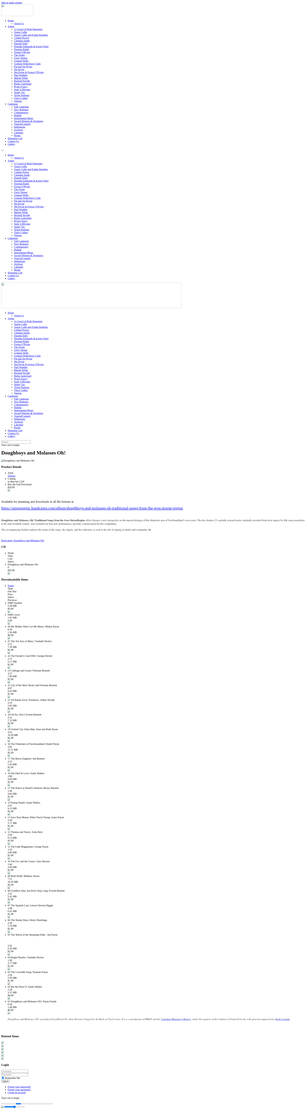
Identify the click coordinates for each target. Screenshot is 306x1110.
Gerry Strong (20, 58)
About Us (19, 23)
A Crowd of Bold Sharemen (28, 29)
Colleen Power (21, 38)
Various (18, 101)
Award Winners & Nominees (28, 121)
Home (11, 20)
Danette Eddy (21, 43)
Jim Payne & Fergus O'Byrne (29, 72)
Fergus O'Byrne (22, 52)
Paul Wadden (20, 75)
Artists (11, 26)
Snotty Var (19, 92)
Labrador (18, 132)
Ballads (18, 115)
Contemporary (21, 112)
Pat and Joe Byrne (23, 66)
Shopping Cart (15, 138)
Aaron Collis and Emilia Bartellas (31, 35)
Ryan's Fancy (21, 86)
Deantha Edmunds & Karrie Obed (31, 46)
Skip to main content (11, 2)
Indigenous (19, 127)
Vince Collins (21, 98)
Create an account (17, 1092)
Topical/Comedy (22, 124)
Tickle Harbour (21, 95)
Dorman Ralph (21, 49)
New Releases (21, 109)
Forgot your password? (19, 1086)
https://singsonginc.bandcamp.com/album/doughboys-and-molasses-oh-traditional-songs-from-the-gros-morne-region (92, 508)
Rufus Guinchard (22, 83)
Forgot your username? (19, 1089)
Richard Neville (22, 81)
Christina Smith (22, 40)
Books (17, 135)
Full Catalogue (21, 106)
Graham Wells (21, 61)
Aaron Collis (20, 32)
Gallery (11, 144)
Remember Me (12, 1078)
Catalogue (13, 104)
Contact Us (13, 141)
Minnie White (21, 78)
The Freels (19, 55)
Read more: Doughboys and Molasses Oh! (22, 540)
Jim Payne (19, 69)
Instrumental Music (23, 118)
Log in (5, 1081)
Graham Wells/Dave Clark (27, 63)
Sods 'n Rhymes (22, 89)
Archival (18, 129)
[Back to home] (17, 15)
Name (11, 585)
